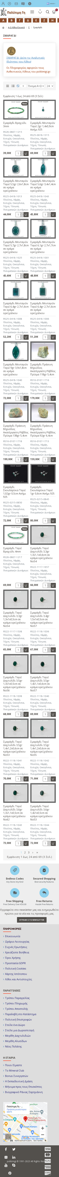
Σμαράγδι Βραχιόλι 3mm (14, 124)
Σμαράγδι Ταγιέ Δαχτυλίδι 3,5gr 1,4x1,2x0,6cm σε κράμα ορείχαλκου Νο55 (41, 748)
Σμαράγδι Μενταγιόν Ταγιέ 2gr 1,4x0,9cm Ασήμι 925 (42, 126)
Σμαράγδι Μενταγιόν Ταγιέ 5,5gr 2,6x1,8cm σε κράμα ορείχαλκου (16, 185)
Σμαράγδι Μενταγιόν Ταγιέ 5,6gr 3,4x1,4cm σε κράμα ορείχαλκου (43, 185)
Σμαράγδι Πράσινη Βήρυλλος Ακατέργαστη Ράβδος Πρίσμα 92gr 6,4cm (43, 430)
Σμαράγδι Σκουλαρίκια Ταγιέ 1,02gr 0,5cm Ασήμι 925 (14, 492)
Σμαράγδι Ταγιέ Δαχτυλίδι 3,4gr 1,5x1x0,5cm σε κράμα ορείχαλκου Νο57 (41, 619)
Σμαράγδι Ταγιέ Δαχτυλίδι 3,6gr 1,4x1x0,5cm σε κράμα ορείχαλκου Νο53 (41, 813)
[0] (19, 86)
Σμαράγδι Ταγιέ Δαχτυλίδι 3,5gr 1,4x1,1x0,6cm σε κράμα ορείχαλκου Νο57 (41, 684)
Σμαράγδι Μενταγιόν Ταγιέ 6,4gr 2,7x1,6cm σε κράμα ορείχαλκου (16, 308)
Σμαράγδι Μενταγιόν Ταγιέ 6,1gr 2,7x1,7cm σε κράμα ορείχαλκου (43, 247)
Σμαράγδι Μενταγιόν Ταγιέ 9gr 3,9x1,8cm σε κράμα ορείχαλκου (15, 369)
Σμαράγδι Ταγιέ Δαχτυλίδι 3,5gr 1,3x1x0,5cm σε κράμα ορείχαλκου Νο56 (14, 684)
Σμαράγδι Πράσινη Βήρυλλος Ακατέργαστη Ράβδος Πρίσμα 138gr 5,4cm (15, 430)
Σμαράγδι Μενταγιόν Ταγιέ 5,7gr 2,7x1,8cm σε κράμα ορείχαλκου (16, 247)
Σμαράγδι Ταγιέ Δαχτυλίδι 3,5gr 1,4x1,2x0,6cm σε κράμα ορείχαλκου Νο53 (14, 748)
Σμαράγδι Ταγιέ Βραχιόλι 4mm (12, 550)
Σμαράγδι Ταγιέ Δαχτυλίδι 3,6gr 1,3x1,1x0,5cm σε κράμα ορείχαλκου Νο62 (14, 813)
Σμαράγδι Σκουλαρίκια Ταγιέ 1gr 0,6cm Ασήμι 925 (42, 490)
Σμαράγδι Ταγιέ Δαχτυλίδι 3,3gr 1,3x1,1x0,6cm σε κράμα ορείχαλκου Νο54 (41, 555)
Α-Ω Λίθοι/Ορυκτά (16, 27)
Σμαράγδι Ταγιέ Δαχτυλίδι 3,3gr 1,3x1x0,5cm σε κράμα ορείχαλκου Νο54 (14, 619)
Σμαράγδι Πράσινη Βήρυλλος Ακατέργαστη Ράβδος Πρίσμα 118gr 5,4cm (43, 369)
